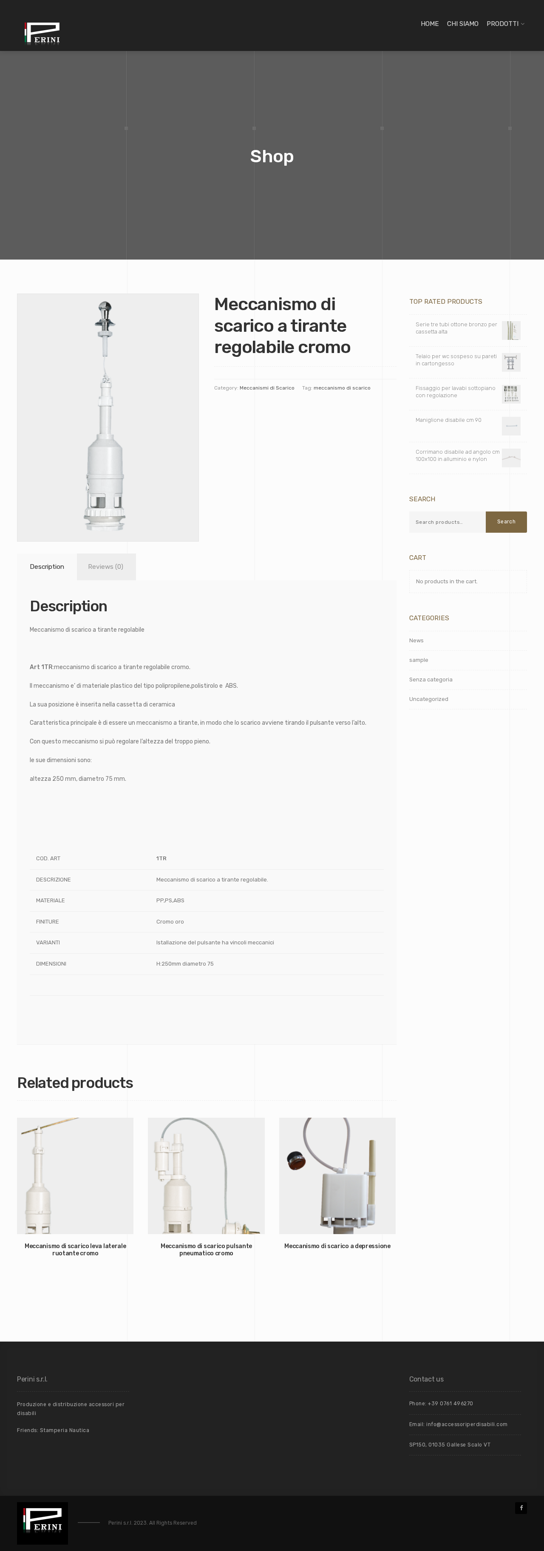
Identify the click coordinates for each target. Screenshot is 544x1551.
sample (418, 660)
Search (506, 522)
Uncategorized (428, 699)
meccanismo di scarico (342, 388)
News (416, 640)
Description (47, 567)
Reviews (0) (105, 567)
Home (430, 24)
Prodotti (502, 24)
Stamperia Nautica (65, 1430)
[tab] (45, 567)
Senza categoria (431, 679)
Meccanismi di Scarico (267, 388)
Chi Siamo (463, 24)
